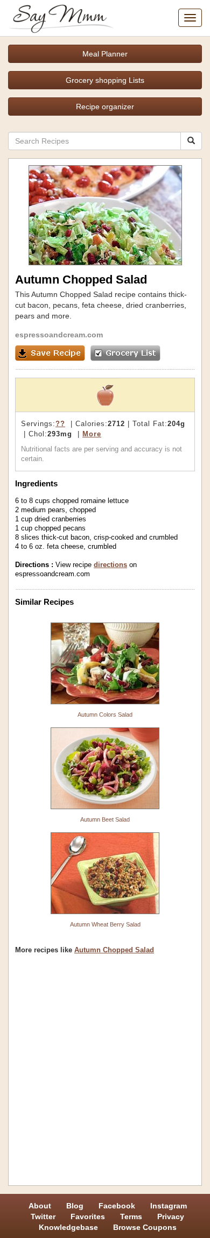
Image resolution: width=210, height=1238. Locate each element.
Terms (131, 1216)
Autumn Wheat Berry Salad (105, 924)
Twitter (43, 1216)
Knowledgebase (68, 1227)
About (40, 1205)
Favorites (88, 1216)
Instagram (168, 1205)
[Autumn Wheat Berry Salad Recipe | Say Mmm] (105, 873)
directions (110, 565)
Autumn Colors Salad (105, 714)
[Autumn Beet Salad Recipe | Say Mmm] (105, 768)
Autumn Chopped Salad (114, 950)
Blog (74, 1205)
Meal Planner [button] (105, 53)
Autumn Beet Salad (105, 819)
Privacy (170, 1216)
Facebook (117, 1205)
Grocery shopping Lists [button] (105, 80)
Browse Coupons (145, 1227)
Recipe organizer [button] (105, 106)
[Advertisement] (105, 1074)
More (91, 434)
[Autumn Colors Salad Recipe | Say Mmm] (105, 663)
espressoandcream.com (59, 334)
